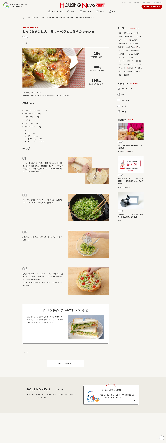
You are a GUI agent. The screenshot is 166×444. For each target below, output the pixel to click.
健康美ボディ (135, 50)
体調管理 (138, 61)
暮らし (44, 18)
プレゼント (137, 36)
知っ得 (135, 43)
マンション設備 (123, 50)
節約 (119, 64)
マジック (121, 61)
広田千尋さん (128, 64)
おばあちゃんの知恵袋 (135, 68)
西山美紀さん (134, 40)
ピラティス (129, 61)
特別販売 (126, 75)
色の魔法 (121, 54)
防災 (138, 47)
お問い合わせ (158, 2)
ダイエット (122, 68)
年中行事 (137, 71)
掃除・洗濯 (128, 36)
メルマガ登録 (146, 2)
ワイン (126, 40)
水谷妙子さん (130, 47)
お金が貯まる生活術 (124, 43)
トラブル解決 (128, 71)
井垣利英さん (128, 33)
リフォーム (137, 64)
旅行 (119, 71)
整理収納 (121, 47)
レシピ (25, 43)
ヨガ (119, 40)
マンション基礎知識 (132, 54)
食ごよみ (121, 57)
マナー (120, 36)
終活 (119, 75)
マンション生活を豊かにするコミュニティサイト (18, 5)
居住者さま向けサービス (152, 7)
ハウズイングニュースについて (131, 2)
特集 (119, 33)
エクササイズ (130, 57)
